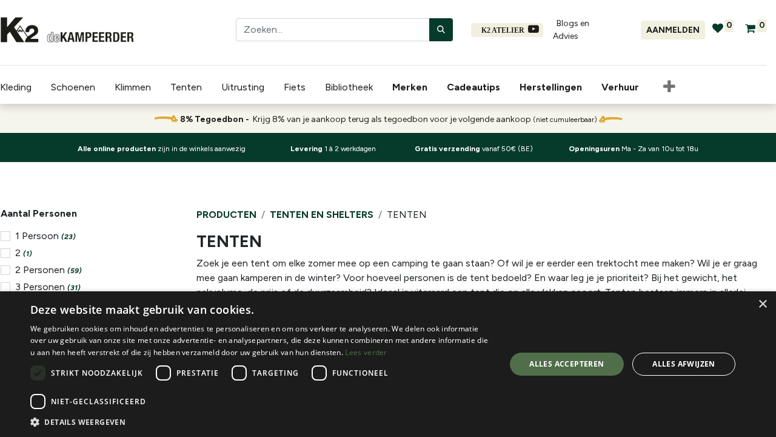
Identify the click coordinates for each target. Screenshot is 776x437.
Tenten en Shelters (321, 214)
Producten (226, 214)
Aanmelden (673, 30)
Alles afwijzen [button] (683, 364)
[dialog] (388, 364)
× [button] (762, 304)
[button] (669, 87)
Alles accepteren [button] (566, 364)
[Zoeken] (441, 29)
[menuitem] (412, 87)
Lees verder (366, 352)
